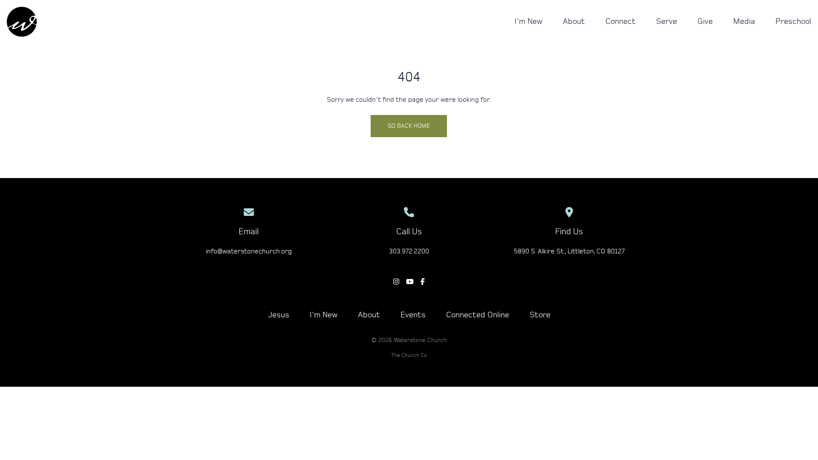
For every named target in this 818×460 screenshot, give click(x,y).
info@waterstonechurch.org (249, 251)
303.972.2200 (409, 251)
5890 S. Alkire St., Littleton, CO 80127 (569, 251)
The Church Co (409, 355)
